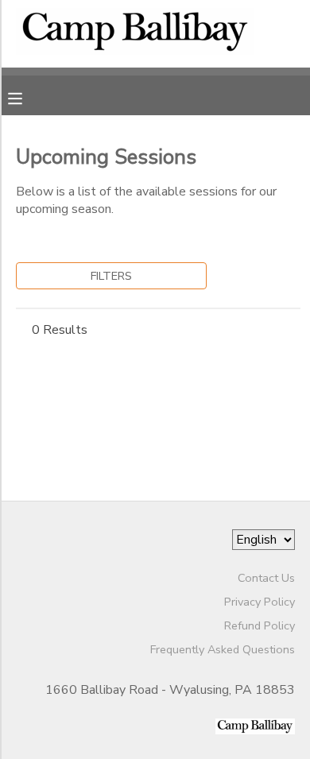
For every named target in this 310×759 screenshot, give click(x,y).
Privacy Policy (259, 602)
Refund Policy (259, 625)
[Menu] (27, 97)
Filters (111, 276)
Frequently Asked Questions (222, 649)
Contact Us (266, 578)
